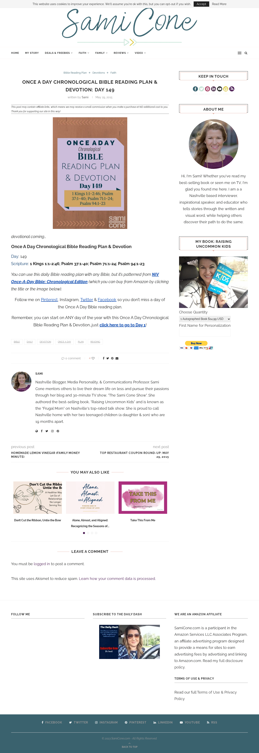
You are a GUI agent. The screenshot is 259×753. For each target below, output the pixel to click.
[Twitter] (201, 89)
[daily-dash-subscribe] (129, 642)
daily (30, 342)
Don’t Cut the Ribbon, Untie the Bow (37, 520)
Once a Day (64, 342)
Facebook (107, 299)
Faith (82, 53)
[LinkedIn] (213, 89)
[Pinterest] (207, 89)
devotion (45, 342)
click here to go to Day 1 (123, 325)
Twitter (86, 299)
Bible (17, 342)
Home (15, 53)
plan (81, 342)
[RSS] (231, 89)
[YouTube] (219, 89)
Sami (85, 97)
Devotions (98, 72)
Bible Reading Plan (75, 72)
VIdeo (139, 53)
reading (95, 342)
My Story (32, 53)
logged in (42, 564)
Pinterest (49, 299)
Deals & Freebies (57, 53)
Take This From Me (142, 520)
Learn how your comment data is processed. (117, 578)
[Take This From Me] (143, 497)
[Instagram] (225, 89)
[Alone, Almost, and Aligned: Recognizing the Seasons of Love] (90, 497)
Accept (201, 4)
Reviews (120, 53)
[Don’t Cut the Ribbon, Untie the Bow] (37, 497)
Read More (219, 4)
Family (100, 53)
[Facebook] (195, 89)
